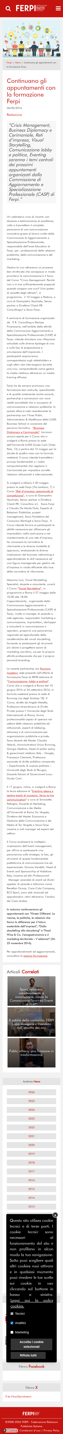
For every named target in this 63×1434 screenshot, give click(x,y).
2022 (31, 1127)
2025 (31, 1101)
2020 (31, 1145)
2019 (31, 1153)
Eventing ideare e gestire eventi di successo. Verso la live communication (30, 795)
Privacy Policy (51, 1430)
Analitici (20, 1323)
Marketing (22, 1332)
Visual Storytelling (29, 588)
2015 (31, 1189)
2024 (31, 1109)
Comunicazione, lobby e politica (27, 681)
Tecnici (20, 1313)
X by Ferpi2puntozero (18, 1396)
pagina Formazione (35, 955)
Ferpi (9, 62)
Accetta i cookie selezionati (32, 1344)
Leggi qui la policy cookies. (31, 1303)
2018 (31, 1162)
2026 (31, 1092)
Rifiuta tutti (28, 1355)
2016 (31, 1180)
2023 (31, 1118)
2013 (31, 1206)
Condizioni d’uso (29, 1430)
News (17, 62)
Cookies (10, 1430)
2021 (31, 1136)
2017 (31, 1171)
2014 (31, 1197)
